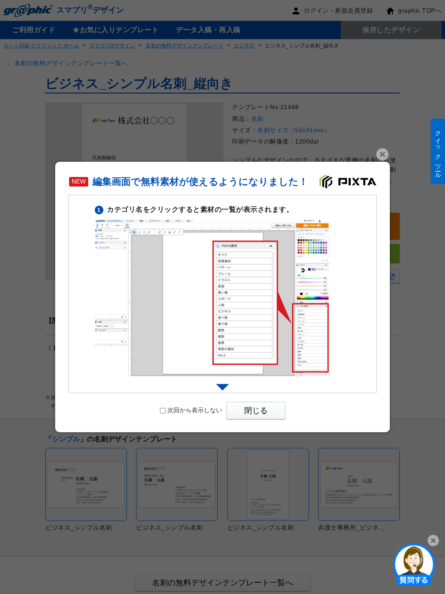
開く (414, 564)
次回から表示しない (194, 410)
